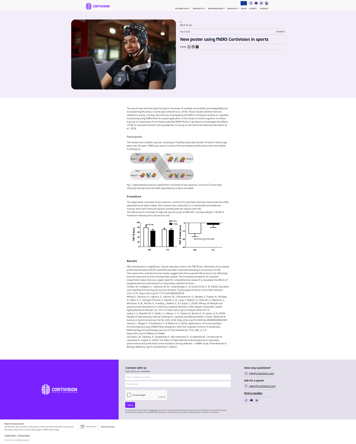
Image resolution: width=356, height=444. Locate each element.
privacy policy (153, 410)
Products (198, 8)
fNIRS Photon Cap (184, 121)
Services (232, 8)
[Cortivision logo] (98, 6)
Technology (181, 8)
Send (130, 405)
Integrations (215, 8)
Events (253, 8)
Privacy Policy (24, 435)
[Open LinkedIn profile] (261, 3)
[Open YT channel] (256, 3)
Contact (264, 8)
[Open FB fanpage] (251, 3)
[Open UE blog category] (244, 3)
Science (280, 32)
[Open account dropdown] (266, 3)
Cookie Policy (10, 435)
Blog (244, 8)
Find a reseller (253, 393)
